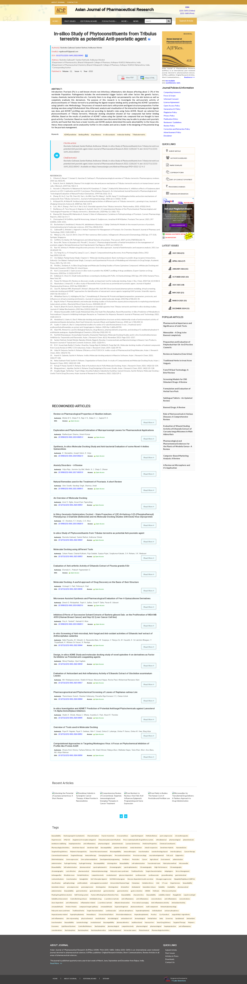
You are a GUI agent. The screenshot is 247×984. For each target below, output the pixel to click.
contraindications (58, 879)
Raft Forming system (81, 895)
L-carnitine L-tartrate (105, 902)
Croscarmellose (122, 836)
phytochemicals (188, 840)
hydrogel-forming (70, 863)
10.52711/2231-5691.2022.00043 (69, 55)
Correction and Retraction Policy (177, 129)
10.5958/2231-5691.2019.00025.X (70, 437)
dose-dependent (57, 902)
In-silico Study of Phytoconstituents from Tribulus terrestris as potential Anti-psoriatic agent (105, 36)
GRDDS (147, 891)
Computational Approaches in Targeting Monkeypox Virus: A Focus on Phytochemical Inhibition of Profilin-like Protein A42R (101, 744)
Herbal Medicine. (83, 875)
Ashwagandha (56, 875)
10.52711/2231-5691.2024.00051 (70, 734)
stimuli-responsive (151, 847)
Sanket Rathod (81, 47)
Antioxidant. (191, 918)
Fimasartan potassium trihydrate (110, 840)
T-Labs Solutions (178, 981)
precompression (72, 887)
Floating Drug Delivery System (62, 895)
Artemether (125, 887)
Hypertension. (175, 883)
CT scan (164, 883)
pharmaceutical (85, 867)
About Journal (58, 2)
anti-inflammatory (89, 843)
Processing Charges (176, 187)
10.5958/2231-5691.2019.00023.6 (70, 605)
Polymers (191, 922)
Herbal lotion (152, 918)
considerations (57, 930)
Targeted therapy (76, 855)
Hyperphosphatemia (141, 914)
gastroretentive (81, 891)
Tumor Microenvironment (98, 851)
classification (56, 883)
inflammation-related (88, 902)
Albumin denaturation (122, 902)
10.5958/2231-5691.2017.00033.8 (70, 472)
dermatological (140, 918)
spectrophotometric (100, 867)
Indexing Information (178, 194)
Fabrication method (169, 863)
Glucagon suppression (163, 879)
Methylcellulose (151, 836)
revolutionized (111, 875)
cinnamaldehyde (57, 906)
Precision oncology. (139, 855)
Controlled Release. (85, 926)
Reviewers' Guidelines (173, 122)
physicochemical (87, 918)
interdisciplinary (176, 851)
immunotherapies (130, 851)
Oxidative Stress (147, 883)
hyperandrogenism (121, 906)
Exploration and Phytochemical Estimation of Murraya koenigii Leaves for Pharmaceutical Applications (104, 430)
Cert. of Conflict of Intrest (180, 180)
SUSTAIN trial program (117, 879)
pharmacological (174, 840)
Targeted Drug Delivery (59, 851)
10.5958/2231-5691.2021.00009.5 (70, 489)
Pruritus (154, 914)
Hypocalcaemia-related (59, 914)
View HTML (149, 78)
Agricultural (154, 859)
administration (178, 859)
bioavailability (56, 836)
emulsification (100, 918)
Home (55, 21)
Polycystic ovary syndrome (119, 871)
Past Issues (70, 21)
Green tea (169, 918)
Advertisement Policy (172, 132)
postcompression (87, 887)
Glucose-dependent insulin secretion (140, 879)
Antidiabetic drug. (96, 899)
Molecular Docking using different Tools (73, 549)
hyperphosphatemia (142, 910)
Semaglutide (84, 879)
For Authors (108, 21)
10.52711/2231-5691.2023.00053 (70, 556)
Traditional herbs (137, 871)
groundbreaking (167, 875)
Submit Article (186, 20)
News (135, 21)
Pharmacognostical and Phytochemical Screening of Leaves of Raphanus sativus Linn (95, 692)
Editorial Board (89, 21)
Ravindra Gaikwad (67, 47)
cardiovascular (141, 875)
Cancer (144, 859)
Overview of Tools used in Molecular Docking (76, 727)
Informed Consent (171, 99)
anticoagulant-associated (99, 883)
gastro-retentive (136, 891)
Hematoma (135, 883)
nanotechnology (82, 922)
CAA (157, 883)
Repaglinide (177, 895)
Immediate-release (149, 887)
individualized (157, 910)
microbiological (113, 918)
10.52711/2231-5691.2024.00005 (70, 718)
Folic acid (169, 855)
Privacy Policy (169, 116)
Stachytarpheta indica (98, 930)
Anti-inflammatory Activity (160, 902)
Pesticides (135, 859)
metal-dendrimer (136, 847)
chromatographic (115, 867)
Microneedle (183, 863)
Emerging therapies (105, 855)
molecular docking (123, 135)
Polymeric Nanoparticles (78, 851)
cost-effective (71, 871)
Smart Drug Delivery (163, 922)
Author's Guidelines (178, 158)
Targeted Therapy (179, 922)
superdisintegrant (137, 836)
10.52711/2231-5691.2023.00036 (70, 589)
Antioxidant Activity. (178, 902)
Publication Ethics (171, 119)
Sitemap (106, 979)
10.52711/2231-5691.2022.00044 (70, 645)
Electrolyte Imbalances (124, 914)
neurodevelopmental (156, 855)
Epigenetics (180, 855)
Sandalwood (179, 918)
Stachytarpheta (100, 926)
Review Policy (169, 126)
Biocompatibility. (115, 851)
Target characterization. (154, 871)
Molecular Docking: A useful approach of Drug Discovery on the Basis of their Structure (96, 582)
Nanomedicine (181, 847)
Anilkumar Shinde (95, 47)
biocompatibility (106, 847)
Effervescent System (169, 891)
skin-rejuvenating (72, 918)
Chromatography (146, 867)
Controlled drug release (78, 899)
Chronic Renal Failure (106, 914)
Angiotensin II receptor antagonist (84, 840)
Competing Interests (172, 92)
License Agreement (171, 102)
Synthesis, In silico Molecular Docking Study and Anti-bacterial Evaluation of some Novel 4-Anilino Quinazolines (101, 447)
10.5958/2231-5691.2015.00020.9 (70, 524)
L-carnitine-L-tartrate (111, 899)
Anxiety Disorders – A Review (68, 465)
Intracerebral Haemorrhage (119, 883)
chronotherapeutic (181, 836)
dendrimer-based (78, 847)
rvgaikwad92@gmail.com (68, 51)
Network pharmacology (100, 871)
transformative (144, 851)
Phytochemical (144, 930)
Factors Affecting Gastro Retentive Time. (105, 895)
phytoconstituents (137, 906)
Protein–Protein (71, 906)
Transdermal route (154, 863)
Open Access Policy (172, 106)
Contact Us (72, 2)
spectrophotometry (130, 867)
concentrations (156, 899)
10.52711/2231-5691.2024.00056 (70, 755)
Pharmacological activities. (161, 930)
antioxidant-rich (126, 918)
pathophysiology (69, 883)
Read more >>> (189, 77)
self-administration (138, 863)
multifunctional (137, 922)
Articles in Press (171, 956)
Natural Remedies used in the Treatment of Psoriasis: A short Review (88, 481)
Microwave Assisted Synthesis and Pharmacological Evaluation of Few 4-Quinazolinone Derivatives (102, 598)
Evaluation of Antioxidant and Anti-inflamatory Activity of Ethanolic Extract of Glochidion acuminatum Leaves (103, 674)
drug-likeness (96, 135)
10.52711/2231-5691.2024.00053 (70, 505)
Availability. (171, 887)
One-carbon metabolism (89, 859)
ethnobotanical (161, 840)
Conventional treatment (60, 855)
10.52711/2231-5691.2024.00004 (70, 699)
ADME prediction (70, 135)
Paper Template (175, 165)
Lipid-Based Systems (68, 926)
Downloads (169, 959)
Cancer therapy (189, 851)
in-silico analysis (109, 135)
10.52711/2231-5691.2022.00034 (70, 664)
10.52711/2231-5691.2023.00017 (70, 683)
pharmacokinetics (123, 922)
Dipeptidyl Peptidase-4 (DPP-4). (184, 879)
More (124, 21)
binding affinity (84, 135)
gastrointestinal (180, 875)
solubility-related (164, 895)
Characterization (93, 836)
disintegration (112, 863)
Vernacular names (130, 930)
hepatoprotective (75, 843)
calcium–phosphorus (126, 910)
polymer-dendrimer (120, 847)
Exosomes (55, 926)
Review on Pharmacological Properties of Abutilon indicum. (83, 414)
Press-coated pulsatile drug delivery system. (138, 840)
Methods (156, 891)
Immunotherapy (90, 855)
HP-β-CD (67, 840)
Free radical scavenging (140, 902)
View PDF (129, 77)
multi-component (152, 906)
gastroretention (109, 891)
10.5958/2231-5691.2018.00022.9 (70, 456)
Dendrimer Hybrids (166, 847)
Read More (148, 422)
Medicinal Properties (150, 843)
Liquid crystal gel (189, 895)
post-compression (166, 836)
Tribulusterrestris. (139, 135)
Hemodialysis (91, 914)
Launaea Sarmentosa (133, 843)
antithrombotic (82, 883)
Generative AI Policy (172, 109)
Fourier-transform (108, 836)
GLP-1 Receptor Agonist (99, 879)
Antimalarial (136, 887)
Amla (161, 918)
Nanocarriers (149, 922)
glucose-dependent (126, 875)
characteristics (138, 895)
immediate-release (58, 887)
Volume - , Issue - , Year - (77, 71)
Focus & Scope (169, 96)
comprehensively (98, 875)
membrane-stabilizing (59, 843)
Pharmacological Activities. (61, 847)
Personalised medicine (122, 855)
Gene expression (72, 859)
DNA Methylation (57, 859)
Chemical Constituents (167, 843)
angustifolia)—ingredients (181, 914)
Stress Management (182, 871)
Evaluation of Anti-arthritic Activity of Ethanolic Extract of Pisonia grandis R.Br (91, 565)
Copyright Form (176, 172)
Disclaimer (168, 136)
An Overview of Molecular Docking (70, 498)
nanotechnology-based (159, 851)
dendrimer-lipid (92, 847)
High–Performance (160, 867)
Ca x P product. (164, 914)
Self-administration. (70, 867)
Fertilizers (125, 859)
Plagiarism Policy (170, 112)
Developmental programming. (110, 859)
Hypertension (56, 840)
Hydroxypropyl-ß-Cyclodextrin (74, 836)
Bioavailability (56, 867)
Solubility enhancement (60, 899)
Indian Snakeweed (115, 930)
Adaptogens (169, 871)
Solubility (161, 887)
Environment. (165, 859)
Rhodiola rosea (69, 875)
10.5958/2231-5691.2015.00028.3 (70, 624)
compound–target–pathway (88, 906)
